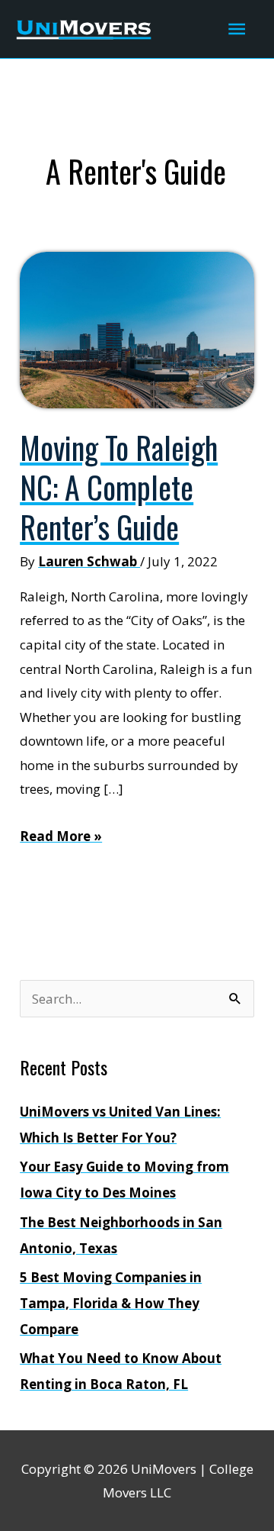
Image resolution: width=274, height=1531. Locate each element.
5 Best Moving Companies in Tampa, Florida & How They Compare (111, 1303)
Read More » (61, 838)
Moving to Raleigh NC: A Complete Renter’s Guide (119, 487)
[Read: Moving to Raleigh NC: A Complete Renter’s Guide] (137, 328)
